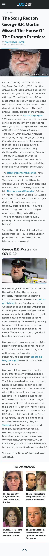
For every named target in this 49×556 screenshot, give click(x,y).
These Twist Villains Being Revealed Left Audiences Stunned (35, 497)
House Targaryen (32, 115)
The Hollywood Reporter (20, 191)
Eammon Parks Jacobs (15, 42)
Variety (6, 425)
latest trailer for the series (21, 172)
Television (7, 13)
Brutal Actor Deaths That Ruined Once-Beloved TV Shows (12, 532)
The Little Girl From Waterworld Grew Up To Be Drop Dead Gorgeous (36, 534)
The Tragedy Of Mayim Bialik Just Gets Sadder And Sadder (11, 498)
